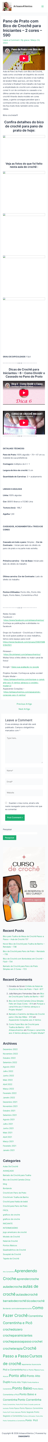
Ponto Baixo (22, 1388)
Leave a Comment (11, 40)
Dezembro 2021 (10, 1102)
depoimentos (26, 1364)
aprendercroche (28, 1279)
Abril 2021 (7, 1137)
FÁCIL (5, 1210)
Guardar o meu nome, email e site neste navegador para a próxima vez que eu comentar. (23, 806)
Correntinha (35, 1316)
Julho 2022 (8, 1071)
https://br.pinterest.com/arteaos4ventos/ (22, 654)
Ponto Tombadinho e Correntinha (14, 1421)
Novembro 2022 (10, 1054)
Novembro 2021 (10, 1106)
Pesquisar (7, 829)
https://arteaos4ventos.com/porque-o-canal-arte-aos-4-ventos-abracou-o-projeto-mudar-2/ (24, 682)
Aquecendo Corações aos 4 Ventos (25, 1020)
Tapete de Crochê (11, 1258)
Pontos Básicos (10, 1245)
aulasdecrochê (27, 1294)
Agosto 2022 (9, 1067)
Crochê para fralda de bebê (15, 1201)
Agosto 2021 (9, 1119)
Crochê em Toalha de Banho (16, 1197)
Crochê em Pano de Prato (14, 1193)
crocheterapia (13, 1348)
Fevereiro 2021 (9, 1146)
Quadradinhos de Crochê (14, 1250)
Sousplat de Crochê (12, 1254)
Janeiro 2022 (9, 1097)
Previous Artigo (24, 704)
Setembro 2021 (10, 1115)
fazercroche (36, 1364)
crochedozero (12, 1329)
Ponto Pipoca (14, 1408)
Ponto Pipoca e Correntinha (31, 1408)
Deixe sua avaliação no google (25, 667)
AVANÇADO (8, 1171)
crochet (37, 1341)
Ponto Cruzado (29, 1404)
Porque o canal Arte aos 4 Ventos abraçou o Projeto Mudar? (27, 1007)
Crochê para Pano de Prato (15, 1206)
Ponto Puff (6, 1412)
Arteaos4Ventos (22, 6)
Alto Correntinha (8, 1272)
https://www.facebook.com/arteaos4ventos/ (23, 620)
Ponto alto (17, 1375)
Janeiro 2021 (9, 1150)
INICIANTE (8, 1223)
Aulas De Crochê (10, 1166)
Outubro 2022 (9, 1058)
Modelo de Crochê (11, 1236)
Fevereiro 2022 (10, 1093)
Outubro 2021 (9, 1111)
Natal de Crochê (10, 1241)
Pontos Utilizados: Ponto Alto (33, 1416)
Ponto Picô (31, 1420)
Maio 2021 (7, 1132)
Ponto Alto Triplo (19, 1382)
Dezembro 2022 (10, 1049)
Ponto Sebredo (16, 1412)
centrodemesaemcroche (21, 1308)
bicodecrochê (36, 1301)
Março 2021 (8, 1141)
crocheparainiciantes (17, 1335)
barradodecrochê (14, 1301)
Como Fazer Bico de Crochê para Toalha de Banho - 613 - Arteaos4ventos (24, 1027)
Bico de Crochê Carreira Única (16, 1179)
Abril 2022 (7, 1084)
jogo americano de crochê (15, 1232)
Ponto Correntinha (29, 1399)
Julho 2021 (8, 1124)
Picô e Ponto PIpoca (31, 1370)
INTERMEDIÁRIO (10, 1228)
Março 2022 (8, 1089)
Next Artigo (24, 709)
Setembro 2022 (10, 1062)
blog (5, 1184)
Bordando (7, 1188)
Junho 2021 (8, 1128)
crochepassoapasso (17, 1341)
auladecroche (12, 1286)
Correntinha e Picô (17, 1323)
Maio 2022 (8, 1080)
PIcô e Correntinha (13, 1369)
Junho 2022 (8, 1075)
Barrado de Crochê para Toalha (17, 1175)
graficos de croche (11, 1215)
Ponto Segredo (27, 1412)
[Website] (24, 793)
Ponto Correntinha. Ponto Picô (13, 1404)
